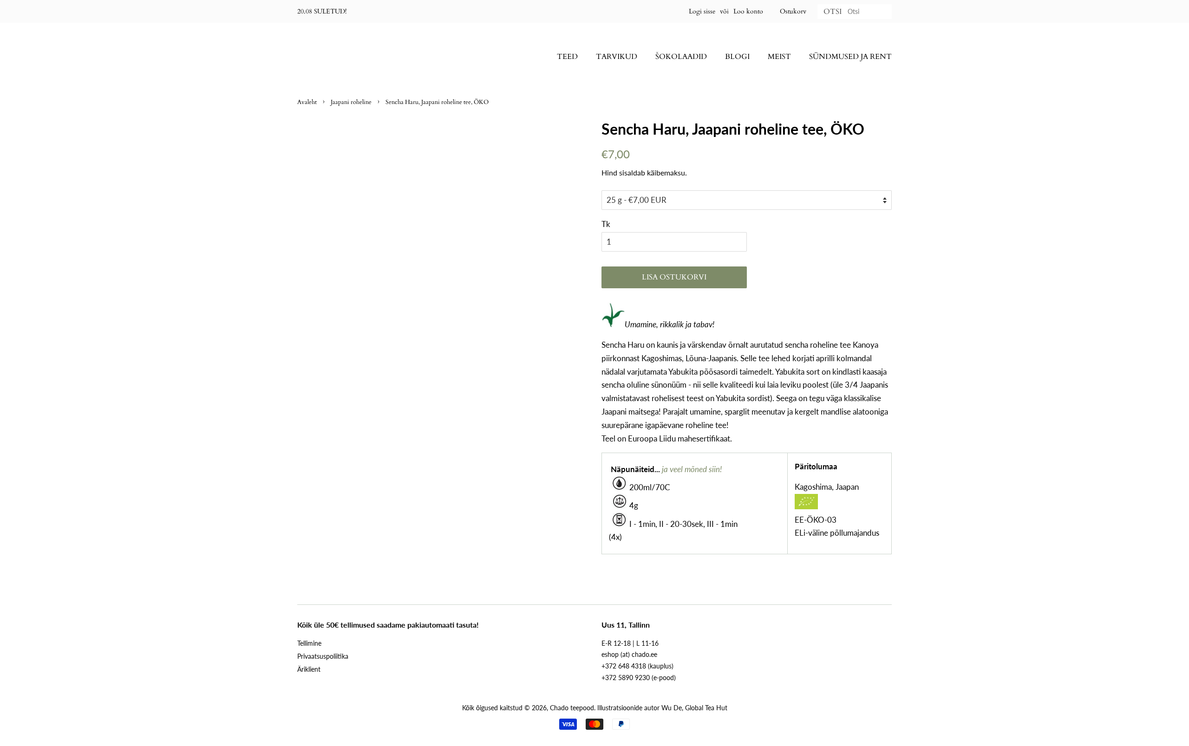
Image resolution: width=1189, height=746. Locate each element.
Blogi (737, 57)
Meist (779, 57)
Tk (605, 224)
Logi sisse (702, 11)
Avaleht (307, 102)
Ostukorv (793, 11)
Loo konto (748, 11)
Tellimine (309, 643)
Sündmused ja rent (850, 57)
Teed (567, 57)
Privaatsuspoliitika (322, 656)
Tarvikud (616, 57)
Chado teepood (572, 708)
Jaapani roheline (351, 102)
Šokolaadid (681, 57)
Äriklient (308, 669)
